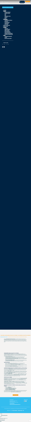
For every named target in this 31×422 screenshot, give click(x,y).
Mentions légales (20, 410)
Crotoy (7, 372)
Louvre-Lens (9, 387)
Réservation (27, 1)
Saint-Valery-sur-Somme (12, 372)
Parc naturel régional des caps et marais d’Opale (12, 358)
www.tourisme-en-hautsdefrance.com (16, 391)
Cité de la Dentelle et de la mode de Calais (11, 388)
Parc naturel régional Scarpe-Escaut (10, 356)
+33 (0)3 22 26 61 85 (12, 403)
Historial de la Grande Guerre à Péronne (10, 389)
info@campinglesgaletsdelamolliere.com (15, 404)
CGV (23, 410)
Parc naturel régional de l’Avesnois (10, 360)
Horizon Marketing (15, 410)
